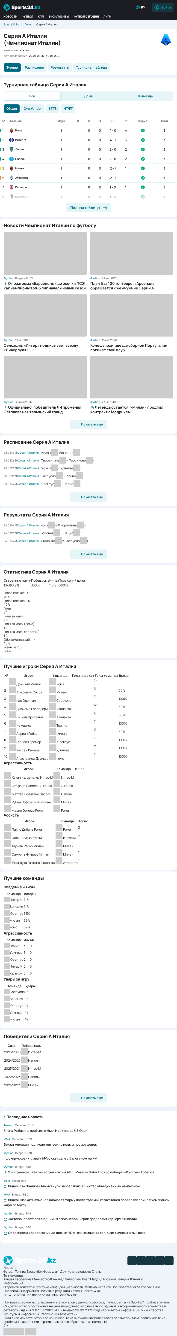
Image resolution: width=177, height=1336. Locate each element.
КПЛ (41, 16)
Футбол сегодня (86, 16)
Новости (10, 16)
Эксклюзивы (58, 16)
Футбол (27, 16)
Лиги (107, 16)
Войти (166, 7)
